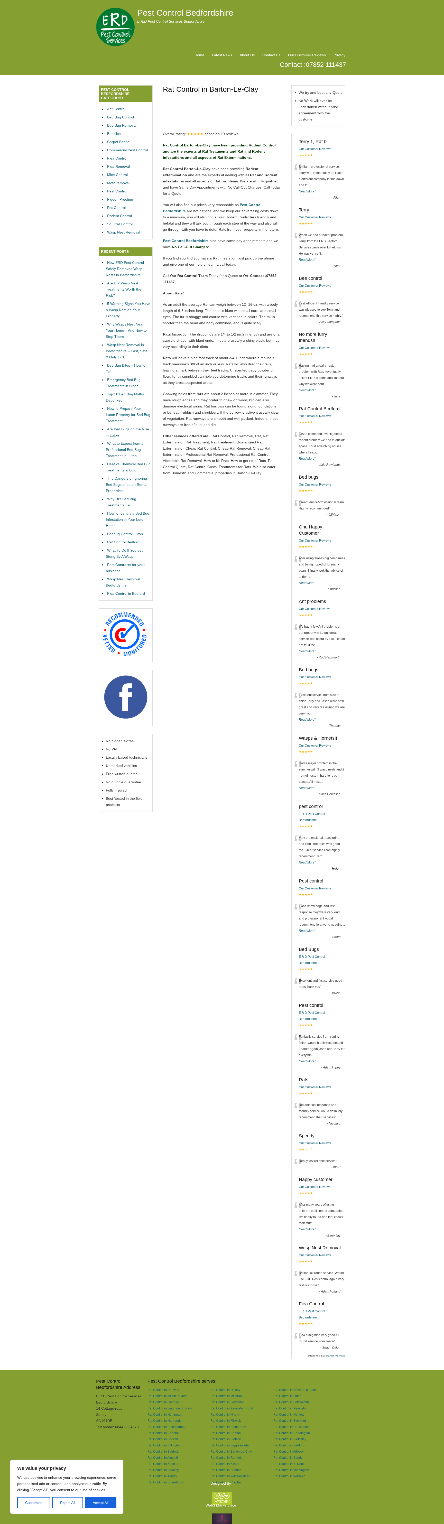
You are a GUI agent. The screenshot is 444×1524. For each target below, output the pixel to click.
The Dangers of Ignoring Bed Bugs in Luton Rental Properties (126, 484)
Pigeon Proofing (120, 199)
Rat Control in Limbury (163, 1402)
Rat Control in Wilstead (289, 1476)
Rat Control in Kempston (290, 1408)
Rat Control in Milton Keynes (167, 1396)
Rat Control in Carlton (225, 1433)
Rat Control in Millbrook (226, 1396)
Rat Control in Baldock (163, 1451)
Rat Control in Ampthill (163, 1457)
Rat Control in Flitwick (225, 1420)
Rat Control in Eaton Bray (228, 1426)
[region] (66, 1487)
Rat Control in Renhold (226, 1457)
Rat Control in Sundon (226, 1470)
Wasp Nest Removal (123, 232)
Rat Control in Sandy (287, 1457)
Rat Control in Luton (287, 1396)
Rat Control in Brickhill (163, 1439)
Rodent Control (119, 216)
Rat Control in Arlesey (288, 1451)
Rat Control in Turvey (162, 1476)
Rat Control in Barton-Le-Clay (231, 1451)
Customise (33, 1503)
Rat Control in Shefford (163, 1463)
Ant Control (116, 109)
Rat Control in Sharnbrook (165, 1482)
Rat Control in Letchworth (291, 1402)
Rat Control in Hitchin (225, 1414)
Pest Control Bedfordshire (185, 12)
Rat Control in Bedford (288, 1445)
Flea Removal (118, 166)
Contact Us (271, 55)
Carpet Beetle (118, 142)
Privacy (339, 55)
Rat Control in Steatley (163, 1470)
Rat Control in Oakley (225, 1389)
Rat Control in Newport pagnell (295, 1389)
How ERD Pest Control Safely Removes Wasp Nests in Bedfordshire (125, 269)
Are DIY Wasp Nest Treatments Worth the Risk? (123, 289)
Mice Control (117, 175)
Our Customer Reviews (307, 55)
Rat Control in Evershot (289, 1420)
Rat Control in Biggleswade (229, 1445)
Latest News (222, 55)
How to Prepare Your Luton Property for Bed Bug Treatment (128, 414)
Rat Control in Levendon (227, 1402)
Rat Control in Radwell (163, 1389)
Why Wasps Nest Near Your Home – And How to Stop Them (126, 330)
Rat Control (116, 208)
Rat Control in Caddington (291, 1433)
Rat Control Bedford (123, 542)
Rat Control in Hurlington (164, 1414)
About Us (247, 55)
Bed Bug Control (120, 117)
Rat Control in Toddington (291, 1470)
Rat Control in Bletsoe (225, 1439)
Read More (306, 191)
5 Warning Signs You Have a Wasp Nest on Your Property (128, 310)
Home (199, 55)
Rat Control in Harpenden (165, 1420)
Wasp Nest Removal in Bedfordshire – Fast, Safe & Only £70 (126, 351)
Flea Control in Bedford (126, 593)
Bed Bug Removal (121, 125)
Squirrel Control (120, 224)
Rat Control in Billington (164, 1445)
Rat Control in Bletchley (289, 1439)
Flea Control (117, 158)
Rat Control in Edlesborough (167, 1426)
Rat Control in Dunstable (290, 1426)
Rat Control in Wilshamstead (230, 1476)
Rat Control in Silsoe (224, 1463)
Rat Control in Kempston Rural (231, 1408)
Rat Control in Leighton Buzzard (169, 1408)
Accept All (100, 1503)
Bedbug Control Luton (125, 534)
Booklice (114, 134)
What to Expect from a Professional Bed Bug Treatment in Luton (124, 449)
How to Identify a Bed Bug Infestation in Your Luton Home (127, 519)
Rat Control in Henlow (288, 1414)
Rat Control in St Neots (289, 1463)
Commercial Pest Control (127, 150)
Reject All (67, 1503)
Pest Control (117, 191)
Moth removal (118, 183)
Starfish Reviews (335, 1355)
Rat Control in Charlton (163, 1433)
